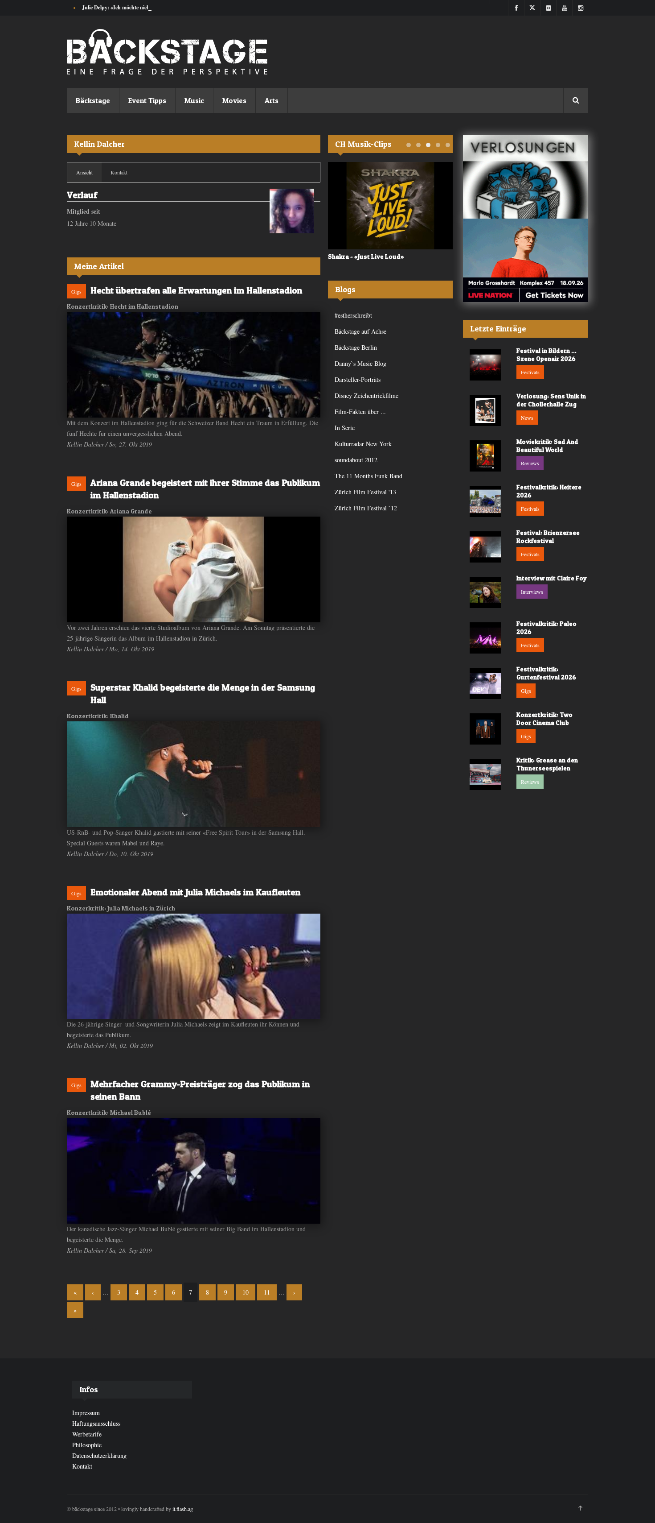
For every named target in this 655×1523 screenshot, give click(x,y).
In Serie (345, 427)
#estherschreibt (353, 315)
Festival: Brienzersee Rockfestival (548, 536)
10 (245, 1292)
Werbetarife (87, 1434)
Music (194, 100)
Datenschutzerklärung (99, 1455)
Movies (234, 100)
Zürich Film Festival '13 (365, 492)
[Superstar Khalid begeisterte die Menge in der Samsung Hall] (193, 774)
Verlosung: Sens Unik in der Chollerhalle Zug (551, 400)
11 (267, 1292)
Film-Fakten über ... (360, 411)
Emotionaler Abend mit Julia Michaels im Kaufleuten (195, 892)
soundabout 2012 (356, 459)
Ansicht (89, 172)
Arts (271, 100)
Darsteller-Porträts (358, 379)
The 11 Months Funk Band (368, 476)
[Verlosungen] (525, 177)
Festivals (530, 372)
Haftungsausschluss (96, 1423)
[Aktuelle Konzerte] (525, 260)
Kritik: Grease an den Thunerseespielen (547, 764)
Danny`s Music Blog (360, 363)
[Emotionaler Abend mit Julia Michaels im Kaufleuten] (193, 966)
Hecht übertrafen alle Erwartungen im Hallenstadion (196, 290)
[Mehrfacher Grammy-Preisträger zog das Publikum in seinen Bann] (193, 1171)
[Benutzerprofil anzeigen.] (292, 211)
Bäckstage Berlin (356, 347)
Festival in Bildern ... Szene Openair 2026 (546, 354)
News (527, 417)
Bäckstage (93, 100)
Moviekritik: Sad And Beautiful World (547, 445)
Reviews (530, 463)
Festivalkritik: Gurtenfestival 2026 (546, 673)
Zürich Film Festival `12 (366, 508)
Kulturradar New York (363, 443)
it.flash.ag (182, 1508)
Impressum (86, 1412)
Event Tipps (147, 100)
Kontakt (119, 172)
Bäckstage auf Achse (360, 331)
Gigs (76, 291)
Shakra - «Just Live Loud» (366, 256)
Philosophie (87, 1444)
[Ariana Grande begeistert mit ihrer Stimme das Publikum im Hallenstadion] (193, 569)
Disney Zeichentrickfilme (366, 395)
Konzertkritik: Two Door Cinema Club (544, 718)
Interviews (532, 591)
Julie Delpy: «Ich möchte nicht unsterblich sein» (137, 7)
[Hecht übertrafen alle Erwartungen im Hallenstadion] (193, 365)
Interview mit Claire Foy (551, 578)
